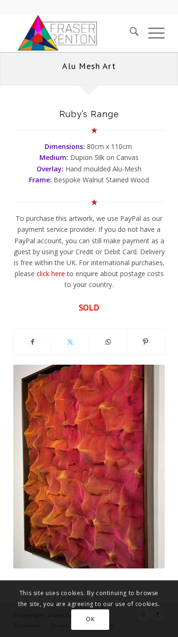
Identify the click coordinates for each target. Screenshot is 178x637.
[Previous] (34, 466)
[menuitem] (129, 33)
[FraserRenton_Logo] (73, 33)
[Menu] (152, 33)
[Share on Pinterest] (145, 342)
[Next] (143, 466)
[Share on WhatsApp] (108, 342)
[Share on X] (70, 342)
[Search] (129, 33)
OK (90, 619)
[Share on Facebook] (32, 342)
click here (51, 273)
